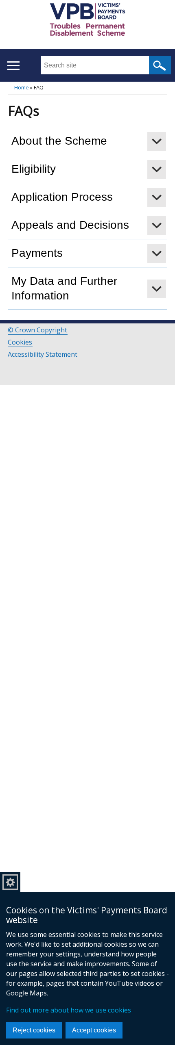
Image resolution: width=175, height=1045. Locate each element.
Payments (37, 253)
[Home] (87, 20)
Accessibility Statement (42, 354)
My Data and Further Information (64, 288)
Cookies (20, 342)
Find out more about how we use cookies (68, 1010)
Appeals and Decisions (70, 225)
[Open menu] (13, 65)
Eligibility (33, 169)
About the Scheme (59, 140)
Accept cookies (94, 1030)
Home (21, 87)
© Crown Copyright (37, 329)
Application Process (62, 197)
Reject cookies (34, 1030)
